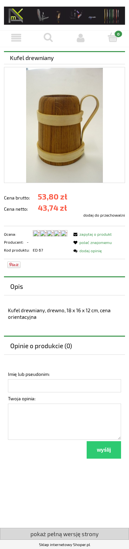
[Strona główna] (64, 14)
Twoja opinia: (21, 398)
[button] (16, 38)
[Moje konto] (80, 38)
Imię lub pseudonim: (29, 374)
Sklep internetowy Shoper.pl (64, 544)
